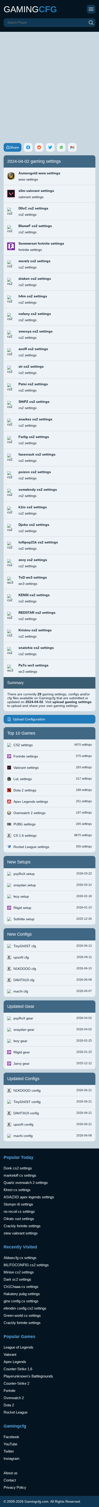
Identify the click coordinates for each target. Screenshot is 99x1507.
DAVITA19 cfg (23, 980)
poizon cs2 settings (35, 472)
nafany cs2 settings (35, 314)
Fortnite (9, 1391)
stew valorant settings (21, 1233)
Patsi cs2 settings (33, 384)
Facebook (11, 1437)
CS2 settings (23, 745)
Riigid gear (21, 1052)
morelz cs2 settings (34, 261)
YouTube (10, 1444)
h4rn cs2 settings (33, 296)
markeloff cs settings (20, 1175)
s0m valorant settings (36, 191)
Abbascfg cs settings (20, 1258)
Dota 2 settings (24, 790)
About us (11, 1473)
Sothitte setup (23, 919)
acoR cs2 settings (33, 349)
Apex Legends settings (30, 801)
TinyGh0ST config (27, 1102)
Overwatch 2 (14, 1398)
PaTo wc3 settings (34, 665)
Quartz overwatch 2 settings (26, 1183)
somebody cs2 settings (38, 489)
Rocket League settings (31, 847)
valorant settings (31, 197)
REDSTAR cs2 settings (37, 612)
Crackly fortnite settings (22, 1226)
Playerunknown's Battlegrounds (28, 1376)
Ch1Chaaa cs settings (21, 1287)
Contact (10, 1480)
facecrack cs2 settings (37, 454)
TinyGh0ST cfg (24, 946)
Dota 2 (9, 1405)
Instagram (11, 1458)
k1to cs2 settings (33, 507)
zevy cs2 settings (33, 560)
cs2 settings (28, 214)
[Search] (91, 22)
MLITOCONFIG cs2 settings (26, 1265)
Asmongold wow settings (39, 173)
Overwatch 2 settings (29, 813)
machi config (23, 1136)
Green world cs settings (22, 1315)
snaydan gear (23, 1029)
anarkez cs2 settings (35, 419)
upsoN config (23, 1124)
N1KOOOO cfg (24, 969)
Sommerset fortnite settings (41, 243)
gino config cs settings (21, 1301)
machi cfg (20, 991)
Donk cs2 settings (18, 1168)
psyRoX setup (24, 874)
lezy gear (20, 1041)
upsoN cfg (21, 957)
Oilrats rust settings (19, 1219)
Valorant (10, 1354)
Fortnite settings (25, 756)
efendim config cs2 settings (25, 1308)
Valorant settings (26, 768)
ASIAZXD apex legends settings (29, 1197)
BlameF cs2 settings (35, 226)
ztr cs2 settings (31, 366)
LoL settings (22, 779)
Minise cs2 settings (19, 1272)
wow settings (28, 179)
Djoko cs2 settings (34, 525)
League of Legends (18, 1347)
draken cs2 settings (35, 279)
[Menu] (91, 9)
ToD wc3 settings (33, 577)
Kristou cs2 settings (35, 630)
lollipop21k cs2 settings (38, 542)
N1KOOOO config (27, 1090)
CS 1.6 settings (25, 835)
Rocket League (15, 1412)
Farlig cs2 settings (34, 437)
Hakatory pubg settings (22, 1294)
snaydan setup (24, 885)
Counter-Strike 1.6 (18, 1369)
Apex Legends (15, 1362)
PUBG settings (24, 824)
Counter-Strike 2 (16, 1383)
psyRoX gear (23, 1018)
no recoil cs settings (19, 1211)
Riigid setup (22, 908)
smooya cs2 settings (36, 331)
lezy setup (21, 896)
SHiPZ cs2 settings (34, 402)
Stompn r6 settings (18, 1204)
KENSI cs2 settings (34, 595)
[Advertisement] (49, 83)
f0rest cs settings (17, 1190)
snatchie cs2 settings (36, 648)
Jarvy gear (21, 1063)
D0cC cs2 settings (33, 208)
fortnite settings (30, 250)
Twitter (9, 1451)
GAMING (30, 9)
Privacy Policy (15, 1487)
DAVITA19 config (26, 1113)
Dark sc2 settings (17, 1279)
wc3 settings (28, 584)
